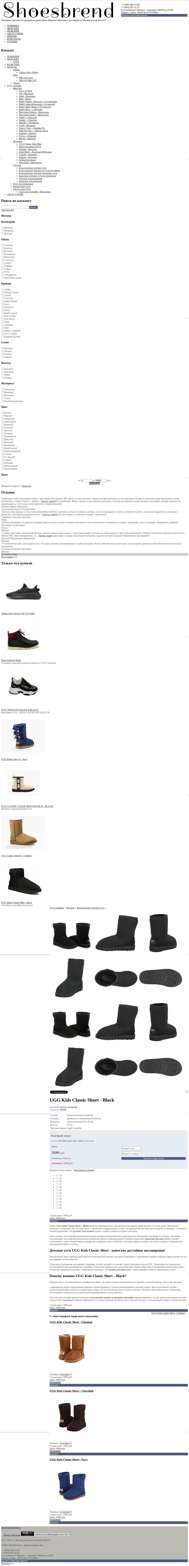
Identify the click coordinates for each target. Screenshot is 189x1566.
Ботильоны (9, 254)
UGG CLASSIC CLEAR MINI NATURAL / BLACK (27, 806)
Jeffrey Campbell (12, 330)
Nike (15, 75)
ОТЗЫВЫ (12, 41)
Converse (8, 298)
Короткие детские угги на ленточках (37, 176)
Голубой (8, 427)
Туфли (7, 269)
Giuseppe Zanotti (12, 336)
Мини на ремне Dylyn (30, 146)
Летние (8, 351)
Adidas (16, 70)
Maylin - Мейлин (27, 138)
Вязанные (9, 395)
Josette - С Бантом (28, 120)
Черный (8, 415)
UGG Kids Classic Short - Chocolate (71, 1390)
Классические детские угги (33, 168)
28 (60, 1187)
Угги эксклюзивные (23, 184)
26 (60, 1181)
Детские (17, 165)
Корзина (5, 1563)
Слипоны (9, 260)
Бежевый (8, 424)
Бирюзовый (10, 421)
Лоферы (8, 266)
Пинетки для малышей (30, 181)
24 (60, 1175)
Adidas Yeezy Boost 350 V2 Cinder (18, 613)
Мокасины (9, 257)
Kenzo (7, 310)
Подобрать (94, 483)
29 (60, 1190)
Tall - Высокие (26, 93)
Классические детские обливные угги (38, 173)
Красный (8, 439)
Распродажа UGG (22, 186)
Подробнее (55, 1382)
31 (60, 1196)
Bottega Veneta (11, 292)
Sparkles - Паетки (27, 133)
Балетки (8, 248)
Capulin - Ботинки (28, 154)
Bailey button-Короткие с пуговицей (37, 104)
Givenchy (8, 307)
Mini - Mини (25, 99)
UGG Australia (14, 85)
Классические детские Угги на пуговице (39, 170)
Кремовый (9, 445)
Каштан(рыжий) (12, 451)
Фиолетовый (10, 469)
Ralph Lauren (10, 313)
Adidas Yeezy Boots (28, 72)
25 (60, 1178)
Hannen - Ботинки (28, 157)
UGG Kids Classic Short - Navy (69, 1459)
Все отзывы (7, 557)
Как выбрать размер (84, 1170)
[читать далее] (48, 501)
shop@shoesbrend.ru (11, 1527)
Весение (8, 348)
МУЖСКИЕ (13, 31)
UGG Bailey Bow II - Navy (14, 759)
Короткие (9, 372)
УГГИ (16, 62)
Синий (7, 454)
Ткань (7, 398)
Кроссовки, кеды (12, 277)
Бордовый (9, 418)
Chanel (16, 83)
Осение (8, 354)
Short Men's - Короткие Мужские (35, 152)
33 (60, 1202)
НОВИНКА (13, 25)
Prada (6, 322)
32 (60, 1199)
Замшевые (9, 389)
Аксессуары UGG (22, 189)
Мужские (17, 141)
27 (60, 1184)
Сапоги (8, 263)
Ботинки (8, 251)
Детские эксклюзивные (31, 178)
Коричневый (10, 448)
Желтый (8, 430)
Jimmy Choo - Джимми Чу (32, 128)
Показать (26, 486)
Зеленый (8, 433)
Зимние (8, 357)
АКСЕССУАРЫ (15, 33)
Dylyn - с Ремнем (27, 136)
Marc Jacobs (10, 316)
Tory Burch (9, 319)
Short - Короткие (27, 96)
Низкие (8, 377)
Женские (17, 88)
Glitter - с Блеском (28, 117)
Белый (7, 413)
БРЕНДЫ (12, 36)
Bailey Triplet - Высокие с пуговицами (38, 101)
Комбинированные (13, 401)
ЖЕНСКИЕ (13, 28)
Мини (7, 375)
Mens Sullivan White (11, 660)
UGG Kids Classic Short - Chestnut (168, 1313)
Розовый (8, 463)
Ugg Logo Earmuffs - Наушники (34, 192)
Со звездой (9, 457)
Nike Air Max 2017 (28, 80)
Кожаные (8, 392)
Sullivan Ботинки (27, 160)
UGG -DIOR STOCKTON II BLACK (19, 710)
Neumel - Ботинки (28, 149)
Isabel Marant (10, 301)
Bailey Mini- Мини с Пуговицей (35, 107)
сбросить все (7, 210)
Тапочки (8, 245)
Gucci (7, 304)
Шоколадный (11, 466)
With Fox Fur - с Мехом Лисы (33, 131)
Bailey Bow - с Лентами (31, 109)
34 (60, 1205)
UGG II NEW (25, 91)
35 (60, 1208)
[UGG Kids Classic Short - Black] (72, 952)
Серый (7, 460)
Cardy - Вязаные (27, 125)
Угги (6, 272)
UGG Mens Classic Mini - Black (16, 902)
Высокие (8, 369)
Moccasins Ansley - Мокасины (34, 115)
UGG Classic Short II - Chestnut (16, 855)
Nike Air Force (26, 77)
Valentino (8, 325)
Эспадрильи (10, 274)
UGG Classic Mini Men (30, 144)
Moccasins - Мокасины (30, 162)
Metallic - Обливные (29, 123)
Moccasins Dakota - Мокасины (34, 112)
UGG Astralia (10, 333)
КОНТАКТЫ (14, 39)
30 (60, 1193)
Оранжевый (10, 436)
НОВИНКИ (13, 56)
